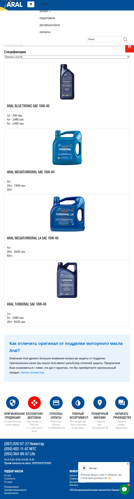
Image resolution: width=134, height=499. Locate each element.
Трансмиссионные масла (15, 490)
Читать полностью (32, 372)
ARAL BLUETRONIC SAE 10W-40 (28, 106)
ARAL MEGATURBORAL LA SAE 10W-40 (32, 238)
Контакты (45, 32)
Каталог (44, 11)
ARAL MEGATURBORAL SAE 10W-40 (30, 172)
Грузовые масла (11, 493)
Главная (44, 4)
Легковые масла (11, 486)
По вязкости (9, 478)
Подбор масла (47, 18)
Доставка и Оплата (50, 25)
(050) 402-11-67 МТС (20, 448)
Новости (73, 475)
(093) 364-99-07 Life (19, 453)
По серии (8, 482)
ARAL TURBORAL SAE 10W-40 (26, 304)
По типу (7, 475)
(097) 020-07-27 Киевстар (24, 443)
